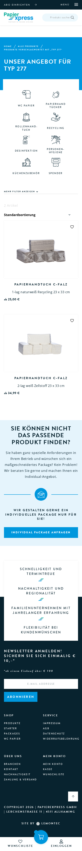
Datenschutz (54, 733)
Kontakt (11, 769)
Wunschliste (53, 774)
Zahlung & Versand (20, 779)
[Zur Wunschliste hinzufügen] (72, 227)
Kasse (47, 769)
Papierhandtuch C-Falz (41, 284)
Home (8, 46)
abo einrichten (17, 5)
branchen (12, 764)
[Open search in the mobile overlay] (60, 17)
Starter (10, 728)
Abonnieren (20, 696)
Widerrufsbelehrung (61, 739)
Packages (12, 733)
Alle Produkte (28, 46)
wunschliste (20, 846)
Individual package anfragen (41, 532)
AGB (46, 728)
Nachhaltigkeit (17, 774)
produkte (12, 723)
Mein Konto (53, 764)
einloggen (61, 846)
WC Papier (12, 739)
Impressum (52, 723)
